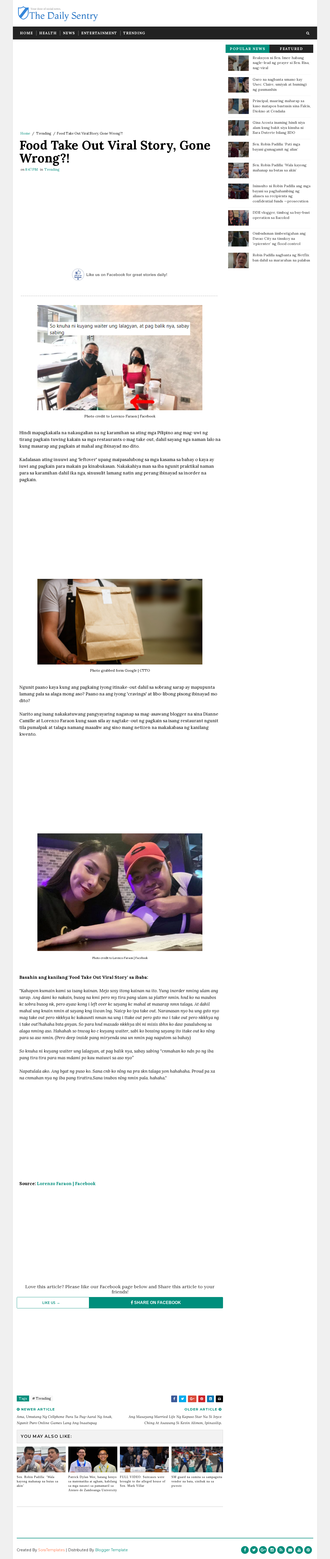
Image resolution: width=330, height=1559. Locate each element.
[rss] (281, 1550)
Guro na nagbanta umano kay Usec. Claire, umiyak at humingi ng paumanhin (280, 84)
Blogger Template (111, 1550)
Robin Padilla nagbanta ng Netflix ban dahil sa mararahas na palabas (281, 257)
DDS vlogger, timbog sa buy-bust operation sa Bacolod (281, 215)
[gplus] (263, 1550)
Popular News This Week (247, 49)
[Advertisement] (119, 86)
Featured (291, 48)
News (69, 33)
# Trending (41, 1398)
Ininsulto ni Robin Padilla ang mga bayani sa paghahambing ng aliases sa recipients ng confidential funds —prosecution (281, 193)
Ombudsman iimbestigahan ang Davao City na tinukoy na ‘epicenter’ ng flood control (279, 238)
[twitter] (254, 1550)
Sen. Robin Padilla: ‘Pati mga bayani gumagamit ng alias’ (276, 147)
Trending (134, 33)
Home (26, 33)
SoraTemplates (51, 1550)
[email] (290, 1550)
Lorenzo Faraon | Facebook (66, 1183)
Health (48, 33)
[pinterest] (308, 1550)
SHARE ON (157, 1302)
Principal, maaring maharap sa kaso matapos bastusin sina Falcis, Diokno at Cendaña (282, 106)
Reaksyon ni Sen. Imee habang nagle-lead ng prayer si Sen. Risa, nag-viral (281, 62)
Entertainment (99, 33)
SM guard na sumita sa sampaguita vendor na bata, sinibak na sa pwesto (196, 1481)
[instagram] (272, 1550)
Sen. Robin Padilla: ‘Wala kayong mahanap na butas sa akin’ (37, 1481)
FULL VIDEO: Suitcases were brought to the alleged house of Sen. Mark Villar (143, 1481)
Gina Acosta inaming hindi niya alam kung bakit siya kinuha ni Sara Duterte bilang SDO (279, 127)
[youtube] (299, 1550)
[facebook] (245, 1550)
